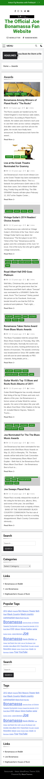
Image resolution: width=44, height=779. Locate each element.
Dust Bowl (6, 629)
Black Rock (19, 618)
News (17, 94)
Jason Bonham (17, 634)
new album (13, 646)
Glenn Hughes (26, 629)
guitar (35, 629)
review (19, 649)
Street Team (25, 649)
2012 (5, 611)
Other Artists (25, 262)
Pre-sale (31, 646)
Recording (7, 649)
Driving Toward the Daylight (26, 626)
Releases (24, 374)
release (13, 649)
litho (15, 643)
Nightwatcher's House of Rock (17, 594)
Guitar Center (7, 634)
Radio (24, 94)
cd (33, 622)
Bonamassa (12, 622)
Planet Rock (24, 646)
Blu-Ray (26, 618)
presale (36, 646)
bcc (20, 611)
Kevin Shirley (28, 639)
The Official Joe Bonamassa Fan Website (22, 26)
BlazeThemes (27, 774)
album (10, 611)
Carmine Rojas (27, 622)
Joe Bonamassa (11, 589)
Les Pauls (11, 643)
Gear (8, 262)
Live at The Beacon (27, 643)
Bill (7, 108)
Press (24, 157)
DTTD (36, 626)
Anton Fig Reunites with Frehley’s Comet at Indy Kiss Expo (21, 3)
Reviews (9, 483)
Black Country (13, 614)
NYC (18, 646)
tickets (11, 652)
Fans (25, 316)
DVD (12, 629)
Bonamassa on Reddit (14, 584)
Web (30, 211)
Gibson (17, 629)
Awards (9, 94)
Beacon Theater (28, 611)
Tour (16, 652)
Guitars (32, 316)
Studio (31, 649)
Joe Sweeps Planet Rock (17, 489)
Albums (9, 316)
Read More (8, 139)
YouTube (23, 652)
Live (19, 643)
